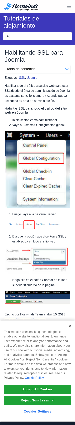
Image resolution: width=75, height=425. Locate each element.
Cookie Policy (34, 377)
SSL (22, 77)
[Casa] (21, 7)
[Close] (70, 326)
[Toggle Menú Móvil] (69, 6)
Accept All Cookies (37, 389)
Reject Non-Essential (37, 400)
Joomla (32, 77)
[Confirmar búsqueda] (8, 36)
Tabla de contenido (21, 69)
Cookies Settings (37, 411)
